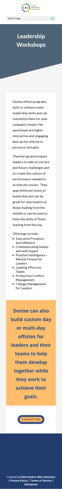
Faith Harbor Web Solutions (37, 477)
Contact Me (31, 419)
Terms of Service (41, 480)
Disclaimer (31, 484)
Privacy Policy (19, 480)
